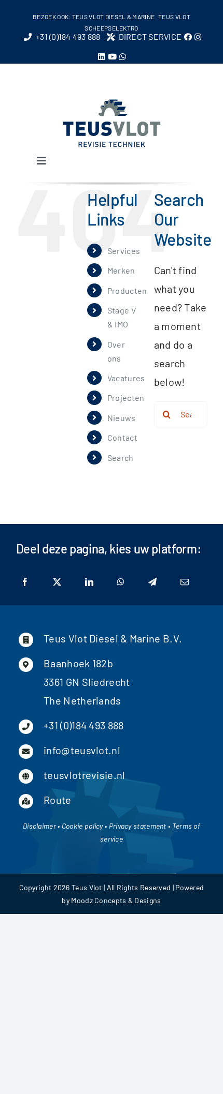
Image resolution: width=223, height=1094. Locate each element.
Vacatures (126, 378)
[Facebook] (25, 582)
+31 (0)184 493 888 (83, 725)
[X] (57, 582)
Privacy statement (137, 825)
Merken (121, 270)
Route (58, 799)
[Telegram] (152, 582)
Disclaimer (39, 825)
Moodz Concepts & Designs (116, 900)
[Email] (184, 582)
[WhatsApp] (121, 582)
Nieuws (121, 418)
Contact (122, 437)
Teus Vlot (87, 887)
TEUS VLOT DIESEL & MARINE (113, 16)
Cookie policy (82, 825)
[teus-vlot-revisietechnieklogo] (111, 102)
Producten (127, 290)
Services (123, 251)
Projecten (126, 397)
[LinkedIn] (89, 582)
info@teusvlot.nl (82, 750)
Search (120, 457)
